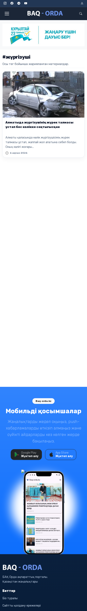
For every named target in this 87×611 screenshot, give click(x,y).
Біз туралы (10, 598)
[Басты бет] (45, 13)
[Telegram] (18, 3)
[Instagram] (5, 3)
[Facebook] (12, 3)
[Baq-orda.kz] (43, 567)
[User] (82, 3)
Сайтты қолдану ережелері (21, 605)
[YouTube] (25, 3)
